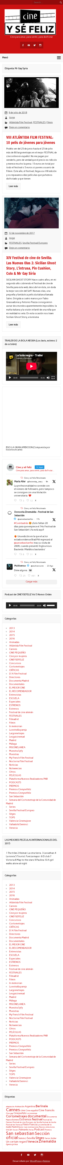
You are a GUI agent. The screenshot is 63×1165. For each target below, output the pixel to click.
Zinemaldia (47, 1141)
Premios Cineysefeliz (20, 789)
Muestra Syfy (16, 750)
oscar (9, 1129)
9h (47, 482)
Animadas (14, 642)
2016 (12, 638)
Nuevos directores (47, 1127)
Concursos (15, 663)
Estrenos (14, 708)
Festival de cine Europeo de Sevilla (27, 1122)
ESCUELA (14, 698)
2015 (12, 635)
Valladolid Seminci (18, 824)
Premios (48, 1130)
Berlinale (42, 1106)
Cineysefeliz (20, 1113)
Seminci (22, 1138)
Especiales (14, 701)
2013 (12, 628)
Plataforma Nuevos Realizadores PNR (28, 778)
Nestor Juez (22, 1127)
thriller (53, 1138)
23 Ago (50, 566)
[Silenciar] (48, 377)
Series (12, 806)
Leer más (13, 186)
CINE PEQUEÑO (17, 652)
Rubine (46, 1161)
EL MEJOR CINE (17, 687)
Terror (47, 1138)
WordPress (35, 1161)
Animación (19, 1106)
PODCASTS (15, 782)
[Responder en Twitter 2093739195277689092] (16, 500)
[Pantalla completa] (53, 377)
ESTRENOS (14, 705)
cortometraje (32, 1113)
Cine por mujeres (18, 656)
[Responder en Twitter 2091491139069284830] (16, 575)
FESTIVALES (39, 122)
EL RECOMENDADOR (20, 691)
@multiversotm (37, 566)
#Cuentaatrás (21, 523)
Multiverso (20, 565)
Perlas (31, 1130)
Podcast (39, 1129)
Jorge (12, 117)
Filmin (49, 122)
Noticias (13, 764)
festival (37, 1119)
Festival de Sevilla (49, 1122)
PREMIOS (14, 786)
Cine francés (46, 1110)
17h (38, 519)
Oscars (15, 1130)
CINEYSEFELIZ (16, 659)
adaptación (10, 1107)
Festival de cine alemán (21, 712)
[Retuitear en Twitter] (22, 478)
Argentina (30, 1106)
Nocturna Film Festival (21, 761)
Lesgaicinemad (17, 736)
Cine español (32, 1110)
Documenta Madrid (19, 680)
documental (37, 1116)
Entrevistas (15, 694)
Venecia (13, 828)
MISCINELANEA (17, 747)
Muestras (14, 754)
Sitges (12, 814)
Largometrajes (16, 733)
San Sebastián (16, 796)
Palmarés (23, 1129)
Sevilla (31, 1138)
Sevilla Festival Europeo (35, 243)
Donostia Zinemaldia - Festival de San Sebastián (34, 514)
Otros (12, 771)
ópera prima (12, 1144)
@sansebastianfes (25, 519)
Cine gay (9, 1113)
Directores (14, 677)
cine (22, 1110)
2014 (12, 631)
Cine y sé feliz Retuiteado (35, 478)
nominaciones (33, 1127)
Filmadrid (14, 719)
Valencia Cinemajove (20, 820)
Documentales (16, 684)
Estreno (15, 1119)
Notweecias (15, 768)
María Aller (20, 481)
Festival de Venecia (14, 1124)
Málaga (13, 743)
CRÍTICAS (14, 670)
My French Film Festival (21, 757)
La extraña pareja (18, 729)
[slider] (51, 605)
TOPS (12, 817)
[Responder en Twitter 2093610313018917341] (16, 554)
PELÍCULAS (15, 775)
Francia (33, 1124)
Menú (5, 57)
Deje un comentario (19, 127)
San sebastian (20, 1133)
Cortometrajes (17, 666)
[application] (31, 366)
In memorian (15, 726)
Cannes (13, 649)
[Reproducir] (9, 377)
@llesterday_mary (35, 482)
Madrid (12, 740)
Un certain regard (16, 1141)
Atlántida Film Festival (20, 122)
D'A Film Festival (18, 673)
